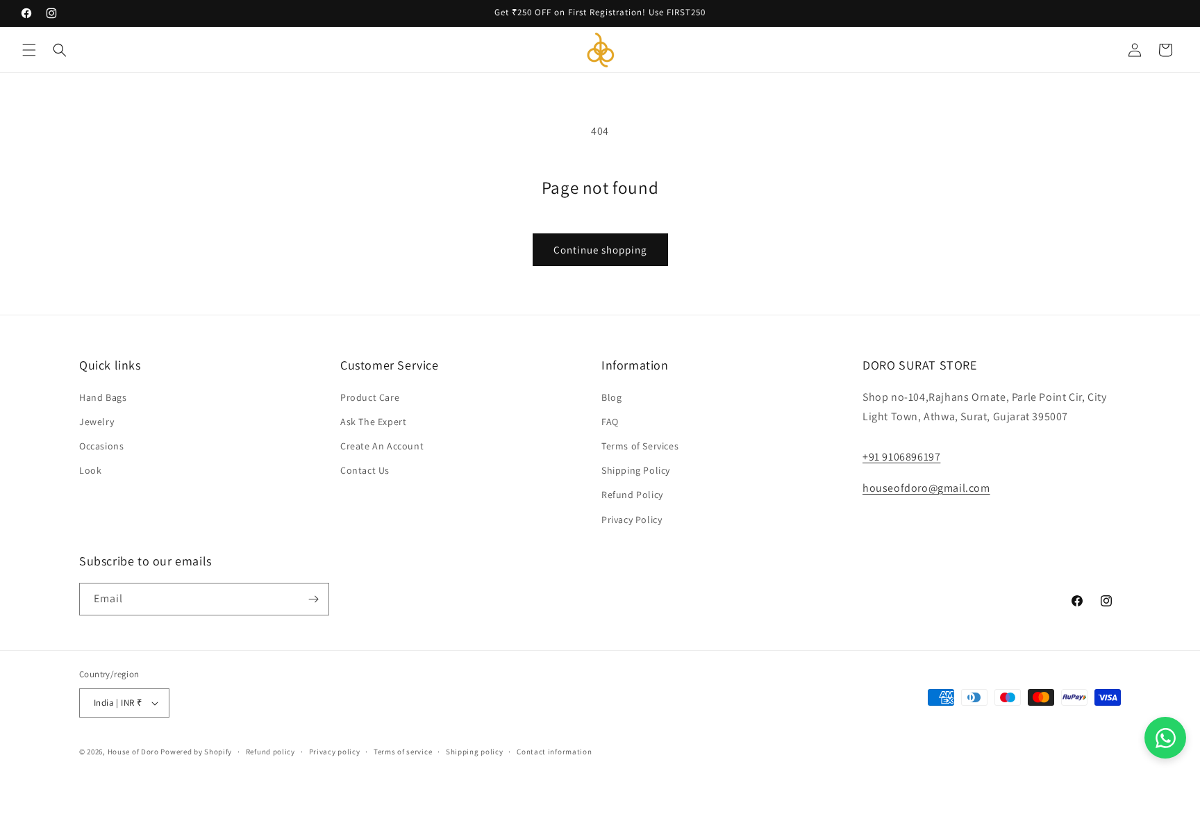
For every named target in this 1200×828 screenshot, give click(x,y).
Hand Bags (102, 397)
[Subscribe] (313, 599)
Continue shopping (600, 249)
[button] (29, 50)
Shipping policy (474, 751)
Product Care (369, 397)
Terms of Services (639, 446)
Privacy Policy (631, 519)
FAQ (610, 421)
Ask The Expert (373, 421)
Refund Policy (632, 494)
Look (90, 470)
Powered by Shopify (196, 751)
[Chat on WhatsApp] (1165, 738)
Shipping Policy (635, 470)
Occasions (101, 446)
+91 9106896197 (901, 456)
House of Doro (133, 751)
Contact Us (365, 470)
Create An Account (382, 446)
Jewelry (96, 421)
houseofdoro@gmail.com (926, 488)
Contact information (554, 751)
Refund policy (270, 751)
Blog (611, 397)
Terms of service (403, 751)
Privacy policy (334, 751)
